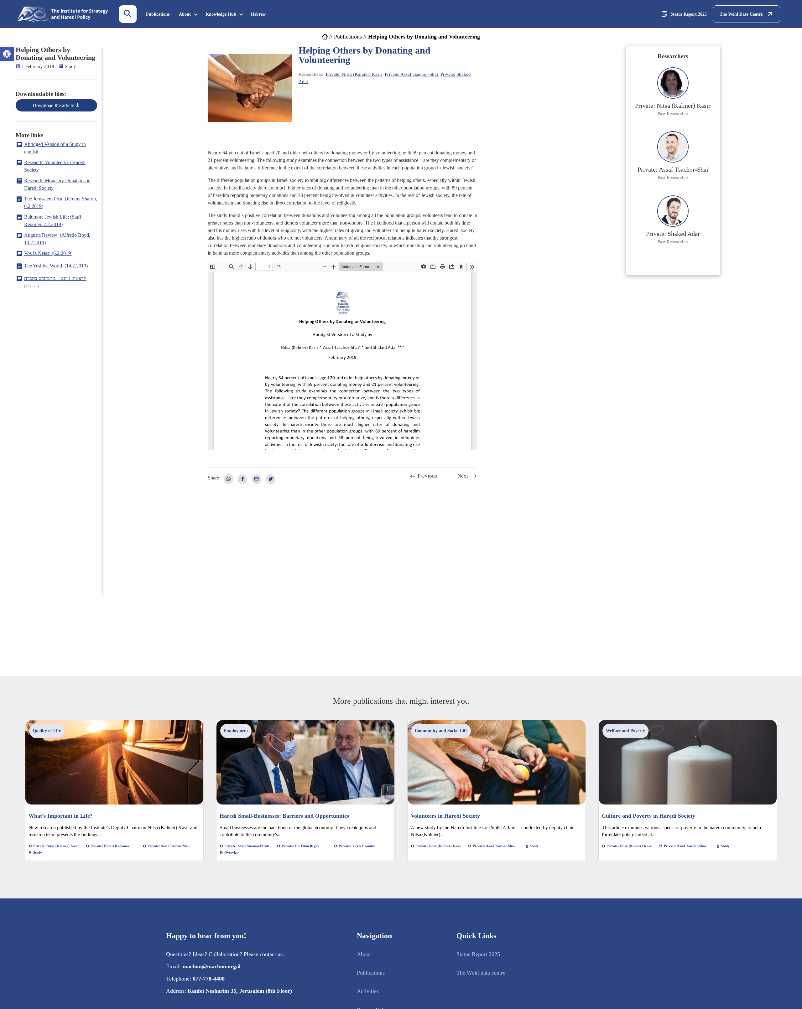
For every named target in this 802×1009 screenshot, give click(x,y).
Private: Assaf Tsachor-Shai (412, 74)
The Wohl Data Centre (741, 14)
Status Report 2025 (688, 14)
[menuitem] (157, 14)
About (185, 14)
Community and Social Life (441, 730)
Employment (236, 730)
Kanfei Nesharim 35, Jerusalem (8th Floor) (240, 991)
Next (462, 476)
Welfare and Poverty (625, 730)
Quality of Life (47, 730)
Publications (157, 14)
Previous (427, 476)
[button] (7, 54)
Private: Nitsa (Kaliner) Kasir (354, 74)
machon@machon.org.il (212, 966)
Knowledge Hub (221, 14)
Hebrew (258, 14)
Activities (368, 991)
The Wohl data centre (480, 973)
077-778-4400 (209, 978)
